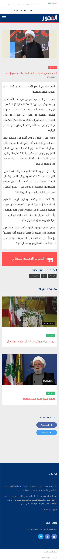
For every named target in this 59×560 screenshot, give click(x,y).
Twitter (45, 432)
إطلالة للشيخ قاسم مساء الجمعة (38, 399)
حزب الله (52, 67)
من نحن (54, 557)
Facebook (45, 425)
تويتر (42, 557)
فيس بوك (47, 557)
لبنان (44, 275)
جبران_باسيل (34, 275)
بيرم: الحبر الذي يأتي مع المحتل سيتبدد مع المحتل (31, 341)
